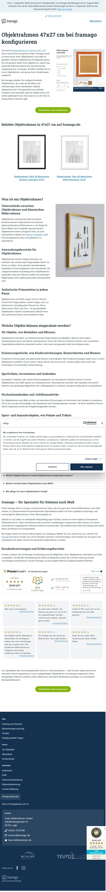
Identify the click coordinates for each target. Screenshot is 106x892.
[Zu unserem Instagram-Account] (23, 868)
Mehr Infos (93, 571)
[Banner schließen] (100, 423)
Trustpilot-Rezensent (25, 611)
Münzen (29, 235)
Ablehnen (51, 467)
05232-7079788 (16, 830)
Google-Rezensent (59, 641)
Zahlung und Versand (12, 724)
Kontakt (5, 537)
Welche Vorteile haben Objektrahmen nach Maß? (29, 483)
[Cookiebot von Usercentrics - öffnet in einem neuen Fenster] (83, 423)
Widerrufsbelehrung (11, 784)
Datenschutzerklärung (12, 780)
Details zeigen (89, 459)
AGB (4, 775)
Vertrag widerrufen (10, 796)
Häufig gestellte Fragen (13, 738)
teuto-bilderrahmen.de (19, 840)
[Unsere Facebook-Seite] (17, 868)
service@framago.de (19, 835)
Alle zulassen (85, 467)
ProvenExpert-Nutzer (59, 623)
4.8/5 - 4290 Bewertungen (53, 16)
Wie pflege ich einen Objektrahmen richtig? (27, 491)
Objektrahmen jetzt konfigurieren (52, 110)
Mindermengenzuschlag (13, 729)
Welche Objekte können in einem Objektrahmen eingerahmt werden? (39, 475)
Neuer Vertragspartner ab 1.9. (15, 804)
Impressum (7, 770)
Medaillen (38, 235)
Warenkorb (95, 20)
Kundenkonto (8, 759)
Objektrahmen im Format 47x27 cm (28, 50)
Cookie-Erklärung (10, 789)
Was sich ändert (64, 9)
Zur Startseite (8, 749)
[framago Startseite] (9, 21)
